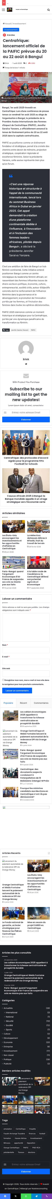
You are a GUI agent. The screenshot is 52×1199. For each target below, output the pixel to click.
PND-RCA (36, 1148)
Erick (7, 63)
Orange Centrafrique (11, 1148)
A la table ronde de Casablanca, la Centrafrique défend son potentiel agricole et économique (37, 578)
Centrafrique (21, 1129)
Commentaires (41, 703)
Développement (11, 1038)
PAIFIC (33, 330)
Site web (6, 668)
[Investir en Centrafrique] (18, 10)
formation (7, 1138)
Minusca (7, 1143)
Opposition (31, 1143)
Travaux (21, 1152)
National (9, 1017)
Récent (23, 703)
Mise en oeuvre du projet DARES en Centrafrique (36, 925)
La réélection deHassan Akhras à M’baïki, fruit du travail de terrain (37, 539)
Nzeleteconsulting (39, 1188)
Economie (8, 1042)
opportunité (18, 1143)
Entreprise (8, 1046)
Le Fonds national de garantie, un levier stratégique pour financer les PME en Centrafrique (12, 928)
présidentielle (9, 1152)
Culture (7, 1034)
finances (32, 1134)
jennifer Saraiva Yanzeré (19, 330)
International (11, 1012)
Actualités (8, 1008)
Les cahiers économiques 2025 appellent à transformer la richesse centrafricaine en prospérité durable (33, 717)
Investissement (19, 23)
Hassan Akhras (20, 1138)
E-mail (5, 657)
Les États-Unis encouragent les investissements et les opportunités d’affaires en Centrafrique (12, 542)
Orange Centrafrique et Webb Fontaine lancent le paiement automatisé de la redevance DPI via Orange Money (34, 736)
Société (9, 1025)
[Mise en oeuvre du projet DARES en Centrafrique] (38, 913)
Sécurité (9, 1021)
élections (31, 1152)
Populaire (8, 703)
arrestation (8, 1129)
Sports (9, 1029)
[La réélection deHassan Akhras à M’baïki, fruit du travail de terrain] (38, 526)
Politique (7, 1059)
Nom (5, 645)
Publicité (7, 1064)
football (42, 1134)
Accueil (8, 23)
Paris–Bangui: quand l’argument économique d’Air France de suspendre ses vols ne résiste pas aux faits (13, 578)
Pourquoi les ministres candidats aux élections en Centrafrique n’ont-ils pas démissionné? (34, 792)
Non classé (9, 1055)
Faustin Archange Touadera (14, 1134)
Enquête (32, 1129)
